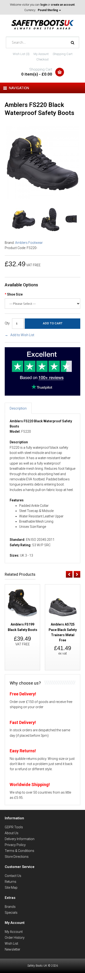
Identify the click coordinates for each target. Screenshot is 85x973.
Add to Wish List (22, 335)
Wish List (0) (21, 54)
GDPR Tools (14, 827)
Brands (10, 907)
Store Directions (17, 857)
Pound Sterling (48, 10)
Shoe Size (15, 294)
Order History (15, 937)
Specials (11, 912)
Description (18, 408)
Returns (10, 882)
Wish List (11, 943)
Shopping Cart (62, 54)
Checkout (42, 59)
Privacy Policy (15, 845)
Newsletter (12, 949)
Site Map (11, 887)
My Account (41, 54)
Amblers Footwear (29, 243)
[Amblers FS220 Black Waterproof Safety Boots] (42, 198)
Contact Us (13, 876)
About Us (11, 833)
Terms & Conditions (19, 851)
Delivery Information (19, 839)
